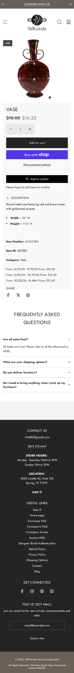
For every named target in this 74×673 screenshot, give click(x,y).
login (18, 187)
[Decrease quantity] (10, 129)
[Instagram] (32, 591)
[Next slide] (70, 4)
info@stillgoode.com (37, 437)
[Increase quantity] (30, 129)
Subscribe (37, 638)
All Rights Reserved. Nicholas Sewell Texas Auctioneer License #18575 (37, 666)
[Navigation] (5, 22)
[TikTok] (51, 591)
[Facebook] (22, 591)
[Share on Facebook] (8, 296)
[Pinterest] (41, 591)
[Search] (59, 21)
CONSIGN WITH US (37, 4)
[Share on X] (18, 296)
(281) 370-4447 (37, 446)
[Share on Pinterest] (27, 296)
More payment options (37, 164)
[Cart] (68, 21)
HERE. (7, 351)
